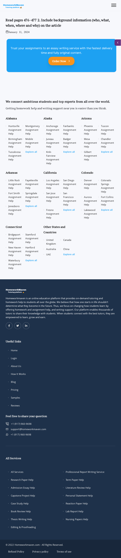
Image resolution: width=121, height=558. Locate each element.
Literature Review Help (78, 487)
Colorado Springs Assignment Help (107, 186)
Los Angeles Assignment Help (52, 184)
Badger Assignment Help (69, 142)
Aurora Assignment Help (90, 200)
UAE (48, 254)
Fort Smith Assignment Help (14, 197)
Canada (67, 239)
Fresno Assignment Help (52, 213)
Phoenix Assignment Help (90, 129)
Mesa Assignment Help (90, 142)
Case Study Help (20, 503)
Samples (15, 397)
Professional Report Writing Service (85, 471)
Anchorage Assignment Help (52, 129)
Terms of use (64, 551)
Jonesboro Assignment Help (14, 210)
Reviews (15, 405)
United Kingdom (51, 241)
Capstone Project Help (23, 495)
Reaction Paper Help (77, 503)
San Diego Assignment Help (69, 184)
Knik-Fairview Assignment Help (52, 157)
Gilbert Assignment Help (90, 155)
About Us (16, 366)
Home (14, 350)
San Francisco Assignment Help (69, 199)
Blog (13, 381)
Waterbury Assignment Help (14, 264)
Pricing (14, 389)
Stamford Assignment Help (31, 238)
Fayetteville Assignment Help (31, 184)
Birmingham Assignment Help (15, 142)
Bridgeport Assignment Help (14, 238)
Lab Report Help (74, 511)
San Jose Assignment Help (52, 197)
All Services (17, 471)
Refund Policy (16, 551)
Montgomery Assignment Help (32, 129)
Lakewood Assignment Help (90, 213)
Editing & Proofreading (23, 527)
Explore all (31, 151)
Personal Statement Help (79, 495)
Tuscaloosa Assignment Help (14, 155)
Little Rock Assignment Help (14, 184)
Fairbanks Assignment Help (69, 129)
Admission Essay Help (23, 487)
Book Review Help (21, 511)
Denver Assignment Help (90, 184)
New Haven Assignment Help (14, 251)
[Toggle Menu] (113, 5)
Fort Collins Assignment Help (107, 200)
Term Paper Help (75, 479)
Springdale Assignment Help (31, 197)
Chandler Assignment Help (107, 142)
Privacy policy (40, 551)
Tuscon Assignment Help (107, 129)
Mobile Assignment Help (31, 142)
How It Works (18, 374)
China (66, 249)
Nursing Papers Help (77, 519)
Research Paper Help (22, 479)
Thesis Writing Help (21, 519)
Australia (51, 249)
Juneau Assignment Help (52, 142)
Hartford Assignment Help (31, 251)
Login (14, 358)
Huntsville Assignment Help (14, 129)
